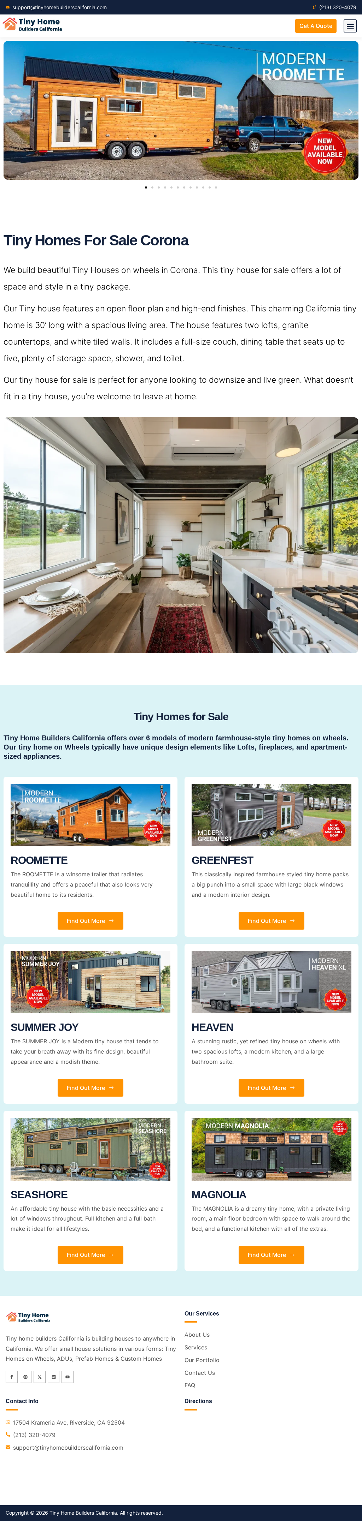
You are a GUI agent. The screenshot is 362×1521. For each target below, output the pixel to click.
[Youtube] (68, 1377)
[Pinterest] (26, 1377)
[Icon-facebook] (12, 1377)
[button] (350, 25)
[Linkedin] (54, 1377)
